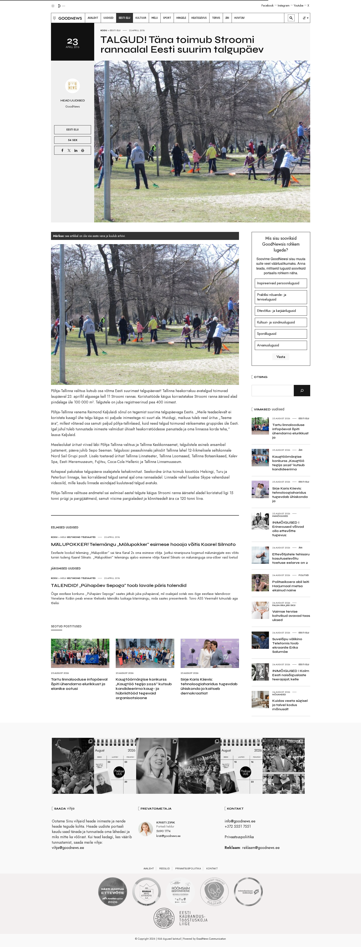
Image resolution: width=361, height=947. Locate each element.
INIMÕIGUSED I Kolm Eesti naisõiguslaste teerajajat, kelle (290, 675)
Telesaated (88, 537)
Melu (63, 537)
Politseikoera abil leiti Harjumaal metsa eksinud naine (290, 586)
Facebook (268, 5)
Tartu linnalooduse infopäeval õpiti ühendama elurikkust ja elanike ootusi (79, 684)
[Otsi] (302, 390)
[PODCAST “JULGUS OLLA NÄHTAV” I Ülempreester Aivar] (115, 766)
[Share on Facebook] (62, 150)
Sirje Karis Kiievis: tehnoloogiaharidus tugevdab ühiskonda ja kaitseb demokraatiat (209, 686)
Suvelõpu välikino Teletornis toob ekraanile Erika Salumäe (287, 645)
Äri (300, 450)
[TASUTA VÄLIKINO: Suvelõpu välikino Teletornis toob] (73, 766)
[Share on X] (69, 150)
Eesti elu (115, 30)
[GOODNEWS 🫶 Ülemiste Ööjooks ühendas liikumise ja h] (199, 766)
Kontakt (212, 868)
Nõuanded (279, 694)
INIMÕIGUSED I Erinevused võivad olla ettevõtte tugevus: (288, 528)
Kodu (104, 30)
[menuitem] (93, 18)
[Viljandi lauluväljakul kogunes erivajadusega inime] (284, 766)
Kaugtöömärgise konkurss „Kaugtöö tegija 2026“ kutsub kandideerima (288, 463)
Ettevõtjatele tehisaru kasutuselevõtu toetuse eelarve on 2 (291, 558)
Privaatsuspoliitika (239, 837)
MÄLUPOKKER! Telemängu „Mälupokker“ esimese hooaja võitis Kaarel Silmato (143, 544)
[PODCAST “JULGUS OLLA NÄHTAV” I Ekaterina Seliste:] (241, 766)
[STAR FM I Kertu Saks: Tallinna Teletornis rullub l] (157, 766)
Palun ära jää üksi (283, 605)
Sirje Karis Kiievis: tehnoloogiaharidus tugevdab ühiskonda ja (290, 494)
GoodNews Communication (211, 939)
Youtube (298, 5)
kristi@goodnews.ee (168, 836)
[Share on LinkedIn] (75, 150)
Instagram (284, 5)
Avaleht (149, 868)
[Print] (82, 150)
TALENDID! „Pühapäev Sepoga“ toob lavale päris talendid (119, 585)
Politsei (304, 575)
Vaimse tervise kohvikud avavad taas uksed (291, 615)
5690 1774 (163, 831)
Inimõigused (280, 516)
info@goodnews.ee (240, 821)
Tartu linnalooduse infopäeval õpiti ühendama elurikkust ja (290, 431)
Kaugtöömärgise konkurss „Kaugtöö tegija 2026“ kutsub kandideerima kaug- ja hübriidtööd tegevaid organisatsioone (144, 688)
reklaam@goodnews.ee (261, 847)
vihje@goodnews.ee (68, 847)
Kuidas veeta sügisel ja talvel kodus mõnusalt (290, 705)
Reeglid (164, 868)
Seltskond (74, 537)
